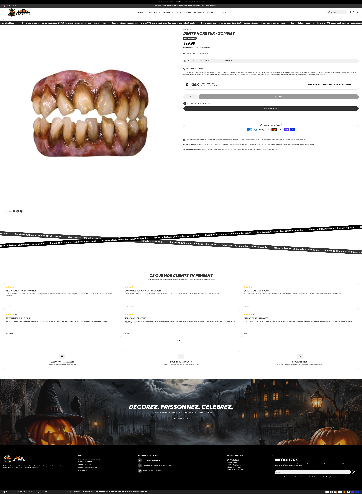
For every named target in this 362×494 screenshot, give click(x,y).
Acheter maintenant (271, 108)
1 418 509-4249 (151, 460)
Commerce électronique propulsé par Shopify (58, 492)
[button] (356, 12)
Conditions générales (203, 103)
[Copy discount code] (356, 82)
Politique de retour (84, 464)
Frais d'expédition (188, 47)
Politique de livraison (85, 462)
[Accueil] (4, 19)
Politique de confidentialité (87, 467)
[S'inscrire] (354, 472)
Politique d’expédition (140, 492)
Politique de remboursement (83, 492)
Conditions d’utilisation (123, 492)
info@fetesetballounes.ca (152, 470)
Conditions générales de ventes (89, 459)
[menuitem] (141, 12)
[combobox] (337, 12)
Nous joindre (82, 470)
